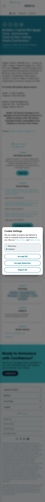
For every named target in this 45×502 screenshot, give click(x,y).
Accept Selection (22, 263)
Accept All (23, 256)
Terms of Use (35, 240)
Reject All (22, 270)
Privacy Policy (20, 240)
